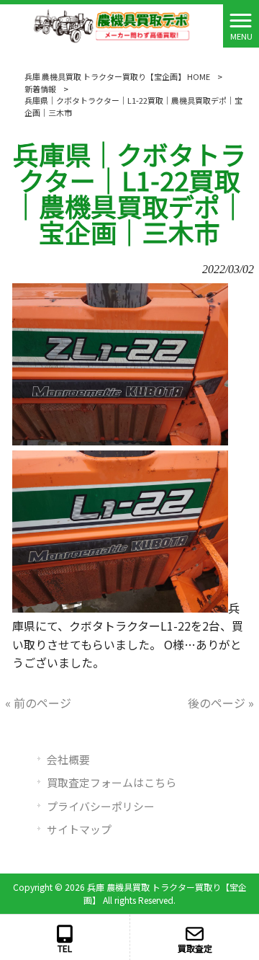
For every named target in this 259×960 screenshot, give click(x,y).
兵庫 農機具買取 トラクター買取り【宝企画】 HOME (117, 76)
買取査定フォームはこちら (111, 782)
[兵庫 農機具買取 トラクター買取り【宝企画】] (112, 23)
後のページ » (221, 702)
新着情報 (40, 88)
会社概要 (68, 759)
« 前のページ (38, 702)
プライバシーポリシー (101, 806)
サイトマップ (79, 829)
